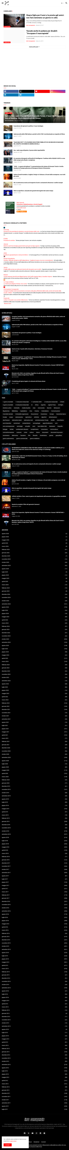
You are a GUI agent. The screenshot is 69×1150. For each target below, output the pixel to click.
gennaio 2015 (34, 975)
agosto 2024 (34, 607)
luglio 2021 (34, 725)
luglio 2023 (34, 648)
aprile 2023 (34, 658)
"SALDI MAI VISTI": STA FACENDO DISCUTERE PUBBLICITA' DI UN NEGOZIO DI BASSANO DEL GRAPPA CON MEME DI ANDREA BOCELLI (38, 143)
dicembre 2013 (34, 1016)
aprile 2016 (34, 927)
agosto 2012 (34, 1067)
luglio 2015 (34, 956)
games (51, 435)
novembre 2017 (34, 866)
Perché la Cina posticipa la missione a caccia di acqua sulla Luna (21, 231)
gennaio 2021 (34, 744)
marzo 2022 (34, 700)
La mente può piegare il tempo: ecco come (15, 283)
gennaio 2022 (34, 706)
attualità (27, 426)
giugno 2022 (34, 690)
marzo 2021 (34, 738)
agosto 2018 (34, 837)
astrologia (20, 426)
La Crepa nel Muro (9, 282)
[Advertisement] (34, 67)
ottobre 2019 (34, 792)
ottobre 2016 (34, 908)
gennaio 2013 (34, 1051)
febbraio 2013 (34, 1048)
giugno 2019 (34, 805)
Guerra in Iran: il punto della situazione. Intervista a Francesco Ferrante (32, 349)
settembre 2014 (34, 988)
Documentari (34, 414)
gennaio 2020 (34, 783)
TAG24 (5, 267)
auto (34, 426)
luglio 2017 (34, 879)
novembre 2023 (34, 636)
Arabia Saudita (26, 408)
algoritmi (43, 417)
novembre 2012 (34, 1058)
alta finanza (6, 420)
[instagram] (57, 91)
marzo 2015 (34, 968)
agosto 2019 (34, 799)
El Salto (6, 238)
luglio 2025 (34, 572)
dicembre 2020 (34, 748)
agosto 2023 (34, 645)
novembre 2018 (34, 828)
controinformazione (8, 432)
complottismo (34, 429)
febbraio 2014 (34, 1010)
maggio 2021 (34, 732)
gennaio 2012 (34, 1090)
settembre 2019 (34, 796)
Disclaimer (36, 1142)
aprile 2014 (34, 1003)
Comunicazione (55, 411)
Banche (49, 408)
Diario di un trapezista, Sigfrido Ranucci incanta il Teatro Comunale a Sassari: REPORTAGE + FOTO (38, 365)
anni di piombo (7, 423)
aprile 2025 (34, 581)
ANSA (5, 253)
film (29, 435)
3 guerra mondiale (8, 405)
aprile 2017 (34, 888)
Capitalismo (23, 411)
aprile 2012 (34, 1080)
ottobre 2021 (34, 716)
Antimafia (16, 408)
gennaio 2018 (34, 860)
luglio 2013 (34, 1032)
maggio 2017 (34, 885)
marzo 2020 (34, 776)
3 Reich (62, 402)
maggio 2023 (34, 655)
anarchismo (60, 420)
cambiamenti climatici (22, 429)
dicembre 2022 (34, 671)
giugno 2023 (34, 652)
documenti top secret (57, 432)
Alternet (6, 244)
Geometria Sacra (61, 414)
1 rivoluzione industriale (22, 402)
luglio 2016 (34, 917)
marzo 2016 (34, 930)
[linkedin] (11, 94)
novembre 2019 (34, 789)
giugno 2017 (34, 882)
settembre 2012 (34, 1064)
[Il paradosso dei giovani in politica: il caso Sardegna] (8, 128)
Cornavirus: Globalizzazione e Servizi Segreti (29, 204)
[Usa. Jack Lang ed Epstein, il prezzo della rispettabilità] (8, 152)
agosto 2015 (34, 952)
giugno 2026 (34, 536)
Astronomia (41, 408)
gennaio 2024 (34, 629)
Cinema (37, 411)
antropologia (36, 423)
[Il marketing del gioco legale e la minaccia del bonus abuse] (6, 383)
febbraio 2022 (34, 703)
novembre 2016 (34, 904)
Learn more (13, 1141)
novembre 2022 (34, 674)
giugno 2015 (34, 959)
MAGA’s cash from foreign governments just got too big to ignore (22, 246)
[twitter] (26, 91)
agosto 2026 (34, 533)
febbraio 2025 (34, 588)
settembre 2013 (34, 1026)
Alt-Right (60, 405)
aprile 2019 (34, 812)
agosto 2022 (34, 684)
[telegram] (26, 94)
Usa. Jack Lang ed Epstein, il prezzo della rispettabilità (29, 150)
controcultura (54, 429)
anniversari (17, 423)
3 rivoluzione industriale (22, 405)
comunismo (44, 429)
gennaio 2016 (34, 936)
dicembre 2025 (34, 556)
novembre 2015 (34, 943)
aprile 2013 (34, 1042)
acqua (11, 417)
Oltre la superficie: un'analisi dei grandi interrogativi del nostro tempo (33, 190)
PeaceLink (6, 298)
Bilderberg (15, 411)
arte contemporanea (8, 426)
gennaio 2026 (34, 552)
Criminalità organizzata (21, 414)
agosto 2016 (34, 914)
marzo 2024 (34, 623)
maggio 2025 (34, 578)
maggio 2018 (34, 847)
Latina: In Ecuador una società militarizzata (16, 300)
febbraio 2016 (34, 933)
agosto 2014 (34, 991)
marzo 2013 (34, 1045)
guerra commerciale (21, 438)
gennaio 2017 (34, 898)
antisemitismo (26, 423)
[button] (2, 3)
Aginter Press (52, 405)
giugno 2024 (34, 613)
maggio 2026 (34, 540)
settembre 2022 (34, 680)
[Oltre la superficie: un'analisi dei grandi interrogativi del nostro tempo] (8, 193)
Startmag (6, 229)
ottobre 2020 (34, 754)
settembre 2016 (34, 911)
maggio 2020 (34, 770)
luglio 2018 (34, 840)
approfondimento (48, 423)
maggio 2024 (34, 616)
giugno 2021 (34, 728)
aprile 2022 (34, 696)
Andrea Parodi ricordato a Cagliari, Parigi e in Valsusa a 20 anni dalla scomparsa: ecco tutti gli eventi (39, 175)
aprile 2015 (34, 965)
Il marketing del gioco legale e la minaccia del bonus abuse (28, 381)
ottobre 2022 (34, 677)
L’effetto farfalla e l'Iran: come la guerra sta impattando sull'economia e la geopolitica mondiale (39, 496)
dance (38, 432)
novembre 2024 (34, 597)
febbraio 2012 (34, 1087)
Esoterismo (44, 414)
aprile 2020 (34, 773)
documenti (45, 432)
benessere (52, 426)
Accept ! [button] (7, 1145)
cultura (32, 432)
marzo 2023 (34, 661)
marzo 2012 (34, 1083)
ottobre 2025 (34, 562)
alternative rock (28, 420)
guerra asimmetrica (8, 438)
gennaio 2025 (34, 591)
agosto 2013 (34, 1029)
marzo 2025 (34, 584)
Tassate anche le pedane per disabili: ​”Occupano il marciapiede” (42, 32)
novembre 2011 (34, 1096)
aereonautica (19, 417)
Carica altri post (33, 47)
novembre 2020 (34, 751)
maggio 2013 (34, 1039)
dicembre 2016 (34, 901)
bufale (11, 429)
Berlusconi (57, 408)
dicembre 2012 (34, 1055)
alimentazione (53, 417)
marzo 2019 (34, 815)
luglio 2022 (34, 687)
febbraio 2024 (34, 626)
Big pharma (6, 411)
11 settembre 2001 (36, 402)
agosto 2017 (34, 876)
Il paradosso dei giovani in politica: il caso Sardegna (28, 126)
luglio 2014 (34, 994)
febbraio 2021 (34, 741)
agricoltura (28, 417)
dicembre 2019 (34, 786)
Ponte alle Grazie (21, 208)
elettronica (15, 435)
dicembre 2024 (34, 594)
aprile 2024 (34, 620)
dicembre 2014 (34, 978)
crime (25, 432)
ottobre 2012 (34, 1061)
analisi (52, 420)
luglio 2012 (34, 1071)
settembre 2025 (34, 565)
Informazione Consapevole (11, 289)
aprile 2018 (34, 850)
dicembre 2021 (34, 709)
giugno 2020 (34, 767)
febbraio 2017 (34, 895)
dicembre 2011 (34, 1093)
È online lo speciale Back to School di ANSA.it (16, 255)
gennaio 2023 (34, 668)
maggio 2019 (34, 808)
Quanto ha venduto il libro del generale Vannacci (26, 504)
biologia (5, 429)
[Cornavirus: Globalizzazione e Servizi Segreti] (10, 202)
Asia (34, 408)
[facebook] (11, 91)
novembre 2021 (34, 712)
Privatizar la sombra (9, 240)
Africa (36, 405)
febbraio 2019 (34, 818)
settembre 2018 (34, 834)
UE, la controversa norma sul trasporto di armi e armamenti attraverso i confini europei (38, 182)
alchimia (36, 417)
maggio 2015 (34, 962)
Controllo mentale (8, 414)
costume (19, 432)
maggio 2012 (34, 1077)
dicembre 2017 (34, 863)
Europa (52, 414)
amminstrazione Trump (41, 420)
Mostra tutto (7, 303)
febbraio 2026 (34, 549)
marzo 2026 (34, 546)
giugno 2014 (34, 997)
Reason (6, 274)
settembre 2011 (34, 1103)
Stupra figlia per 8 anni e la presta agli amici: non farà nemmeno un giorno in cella (45, 16)
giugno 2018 (34, 844)
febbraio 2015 (34, 972)
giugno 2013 (34, 1035)
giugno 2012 (34, 1074)
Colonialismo (45, 411)
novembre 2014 (34, 981)
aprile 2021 (34, 735)
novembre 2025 (34, 559)
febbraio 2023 (34, 664)
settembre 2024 (34, 604)
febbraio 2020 (34, 780)
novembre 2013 (34, 1019)
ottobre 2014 (34, 984)
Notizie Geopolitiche (9, 258)
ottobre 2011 (34, 1099)
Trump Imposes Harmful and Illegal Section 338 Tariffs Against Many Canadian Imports (28, 276)
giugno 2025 (34, 575)
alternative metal (16, 420)
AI (31, 405)
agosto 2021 (34, 722)
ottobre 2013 (34, 1023)
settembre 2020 (34, 757)
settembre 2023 (34, 642)
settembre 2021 (34, 719)
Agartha (43, 405)
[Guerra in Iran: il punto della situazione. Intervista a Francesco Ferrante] (6, 351)
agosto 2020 (34, 760)
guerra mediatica (34, 438)
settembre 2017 (34, 872)
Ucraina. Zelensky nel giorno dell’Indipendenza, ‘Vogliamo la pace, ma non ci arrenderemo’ (28, 260)
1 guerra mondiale (8, 402)
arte (56, 423)
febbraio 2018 (34, 856)
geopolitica (59, 435)
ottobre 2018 (34, 831)
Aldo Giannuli (20, 202)
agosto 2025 (34, 568)
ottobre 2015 (34, 946)
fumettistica (43, 435)
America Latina (7, 408)
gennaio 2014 (34, 1013)
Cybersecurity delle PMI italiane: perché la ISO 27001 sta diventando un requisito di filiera (39, 134)
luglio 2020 (34, 764)
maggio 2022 (34, 693)
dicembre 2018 (34, 824)
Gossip (5, 417)
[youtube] (42, 91)
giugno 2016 (34, 920)
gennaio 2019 (34, 821)
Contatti (43, 1142)
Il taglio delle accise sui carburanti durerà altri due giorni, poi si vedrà (22, 269)
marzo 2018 (34, 853)
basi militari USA (42, 426)
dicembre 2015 (34, 940)
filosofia (35, 435)
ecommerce (6, 435)
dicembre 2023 (34, 632)
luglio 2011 (34, 1109)
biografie (60, 426)
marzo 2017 (34, 892)
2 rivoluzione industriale (51, 402)
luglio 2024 (34, 610)
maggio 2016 (34, 924)
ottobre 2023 (34, 639)
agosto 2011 (34, 1106)
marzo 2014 (34, 1007)
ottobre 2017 (34, 869)
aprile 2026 (34, 543)
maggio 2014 (34, 1000)
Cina (30, 411)
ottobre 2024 (34, 600)
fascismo (23, 435)
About (30, 1142)
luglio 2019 (34, 802)
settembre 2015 (34, 949)
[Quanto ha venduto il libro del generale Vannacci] (6, 506)
